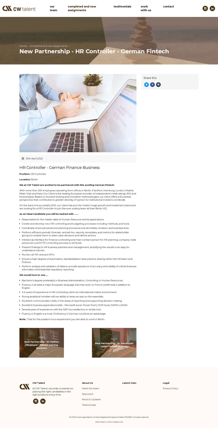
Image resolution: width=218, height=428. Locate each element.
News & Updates (91, 399)
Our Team (53, 8)
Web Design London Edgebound (109, 422)
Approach (87, 394)
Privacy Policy (170, 388)
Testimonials (122, 6)
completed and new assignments (82, 8)
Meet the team (90, 388)
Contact (168, 6)
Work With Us (146, 8)
